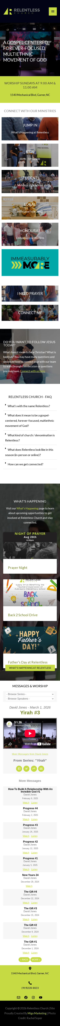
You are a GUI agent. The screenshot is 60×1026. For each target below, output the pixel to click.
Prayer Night (17, 568)
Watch (26, 802)
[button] (30, 406)
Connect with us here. (32, 371)
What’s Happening (27, 508)
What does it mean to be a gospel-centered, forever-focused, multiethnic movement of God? (29, 420)
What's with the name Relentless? (29, 406)
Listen (34, 802)
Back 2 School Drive (23, 615)
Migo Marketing (37, 1013)
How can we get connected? (25, 464)
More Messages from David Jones (30, 754)
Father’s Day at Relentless (28, 662)
